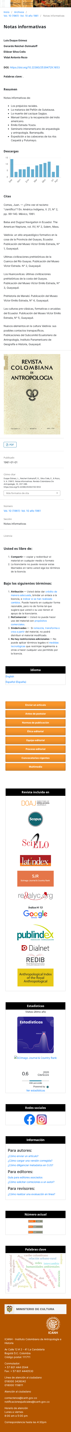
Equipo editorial (35, 740)
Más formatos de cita (17, 493)
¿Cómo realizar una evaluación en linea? (31, 1194)
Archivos (19, 12)
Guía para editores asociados (25, 1177)
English (10, 676)
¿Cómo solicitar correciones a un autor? (31, 1181)
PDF (11, 444)
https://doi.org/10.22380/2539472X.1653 (35, 67)
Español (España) (16, 681)
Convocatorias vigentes (35, 757)
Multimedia (35, 766)
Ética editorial (35, 731)
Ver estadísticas (35, 1090)
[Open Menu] (3, 3)
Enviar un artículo (35, 704)
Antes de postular (35, 713)
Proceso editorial (36, 749)
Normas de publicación (35, 722)
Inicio (6, 12)
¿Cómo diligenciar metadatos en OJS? (30, 1165)
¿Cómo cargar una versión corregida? (30, 1160)
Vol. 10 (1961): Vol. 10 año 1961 (21, 15)
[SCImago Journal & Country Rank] (35, 1057)
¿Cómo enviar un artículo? (23, 1156)
